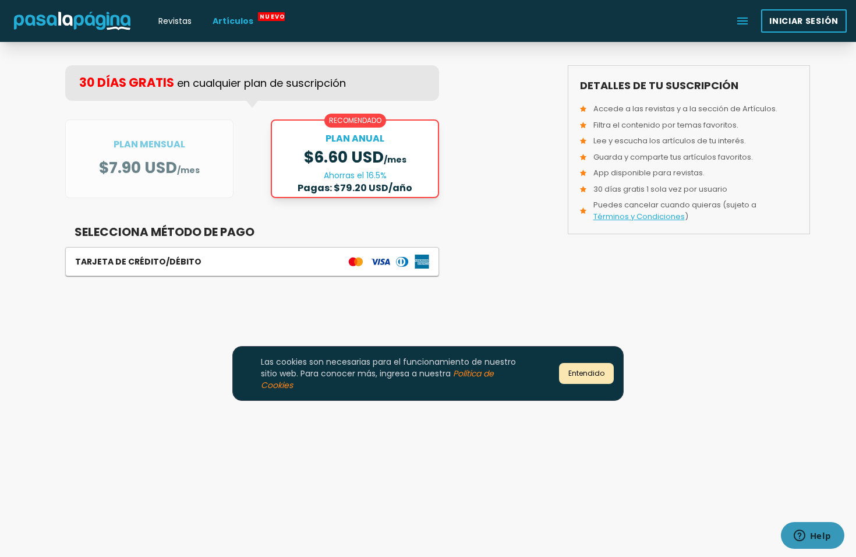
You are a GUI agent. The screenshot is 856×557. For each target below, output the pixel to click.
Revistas (175, 21)
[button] (252, 262)
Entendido (586, 373)
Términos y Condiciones (639, 216)
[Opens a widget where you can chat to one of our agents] (812, 536)
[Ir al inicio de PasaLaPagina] (72, 21)
